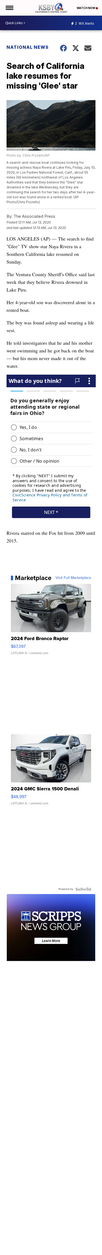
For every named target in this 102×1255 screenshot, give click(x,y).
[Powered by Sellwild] (83, 889)
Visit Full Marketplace (73, 578)
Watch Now (86, 8)
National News (28, 47)
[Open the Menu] (9, 7)
